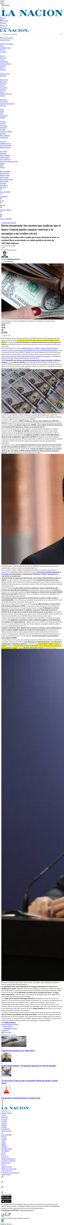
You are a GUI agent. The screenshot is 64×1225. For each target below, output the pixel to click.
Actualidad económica (10, 1028)
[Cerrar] (28, 31)
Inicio (3, 18)
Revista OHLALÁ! (5, 171)
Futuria (2, 56)
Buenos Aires (4, 80)
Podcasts (3, 133)
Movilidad (3, 66)
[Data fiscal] (2, 1222)
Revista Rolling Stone (6, 179)
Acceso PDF (3, 151)
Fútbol (2, 110)
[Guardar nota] (2, 325)
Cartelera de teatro (6, 145)
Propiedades (4, 62)
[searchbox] (31, 34)
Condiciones (23, 1210)
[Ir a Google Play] (6, 1198)
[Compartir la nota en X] (4, 332)
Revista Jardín (4, 181)
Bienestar (3, 90)
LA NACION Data (5, 48)
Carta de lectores (5, 159)
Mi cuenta (5, 28)
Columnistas (4, 102)
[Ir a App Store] (6, 1202)
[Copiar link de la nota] (2, 330)
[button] (32, 124)
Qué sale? (3, 141)
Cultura (2, 86)
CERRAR (2, 1)
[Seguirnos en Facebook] (2, 1177)
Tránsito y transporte (6, 44)
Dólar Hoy (3, 58)
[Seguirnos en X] (2, 1182)
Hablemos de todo (6, 94)
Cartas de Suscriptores (7, 104)
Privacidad (30, 1210)
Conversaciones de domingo (9, 161)
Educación (3, 84)
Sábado (2, 163)
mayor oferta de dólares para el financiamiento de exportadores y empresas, (25, 356)
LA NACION (5, 223)
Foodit (4, 23)
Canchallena (4, 116)
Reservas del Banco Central (9, 1024)
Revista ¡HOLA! (4, 173)
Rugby (2, 112)
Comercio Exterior (5, 64)
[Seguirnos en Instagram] (2, 1187)
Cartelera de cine (5, 143)
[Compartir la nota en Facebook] (2, 332)
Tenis (1, 114)
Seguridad (3, 82)
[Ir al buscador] (3, 8)
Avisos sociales (4, 157)
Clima (2, 46)
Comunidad (3, 88)
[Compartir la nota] (2, 327)
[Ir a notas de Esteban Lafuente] (32, 254)
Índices (2, 68)
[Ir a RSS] (2, 1193)
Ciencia (2, 92)
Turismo (2, 124)
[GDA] (6, 1216)
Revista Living (4, 177)
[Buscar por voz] (61, 34)
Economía (12, 223)
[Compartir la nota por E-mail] (6, 332)
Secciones (5, 21)
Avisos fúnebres (5, 155)
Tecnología (3, 126)
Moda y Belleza (4, 135)
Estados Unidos (5, 74)
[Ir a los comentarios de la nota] (4, 325)
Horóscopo (3, 128)
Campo (2, 60)
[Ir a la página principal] (32, 16)
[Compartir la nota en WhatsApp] (4, 327)
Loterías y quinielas (6, 132)
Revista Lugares (5, 175)
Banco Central (7, 1026)
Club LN (4, 26)
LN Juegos (3, 122)
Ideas (1, 165)
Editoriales (3, 100)
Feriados (2, 130)
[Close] (2, 1100)
